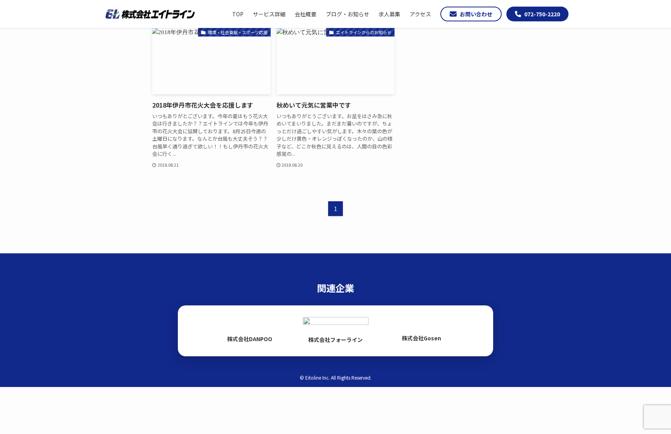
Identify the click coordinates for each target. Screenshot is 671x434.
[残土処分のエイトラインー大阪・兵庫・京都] (150, 14)
